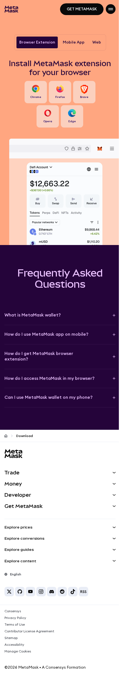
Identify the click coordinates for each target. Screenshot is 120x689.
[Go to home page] (5, 435)
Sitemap (11, 638)
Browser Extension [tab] (37, 42)
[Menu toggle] (111, 9)
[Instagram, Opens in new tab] (41, 591)
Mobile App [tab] (74, 42)
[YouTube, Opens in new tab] (30, 591)
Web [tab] (96, 42)
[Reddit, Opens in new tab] (62, 591)
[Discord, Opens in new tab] (51, 591)
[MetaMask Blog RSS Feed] (83, 591)
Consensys (12, 611)
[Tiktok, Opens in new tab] (73, 591)
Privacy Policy (15, 618)
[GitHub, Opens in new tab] (20, 591)
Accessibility (14, 644)
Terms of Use (14, 624)
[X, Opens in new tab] (9, 591)
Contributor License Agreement (29, 631)
